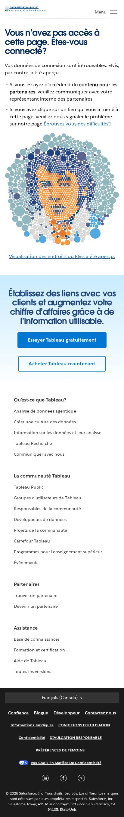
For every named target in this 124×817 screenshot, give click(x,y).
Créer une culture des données (45, 422)
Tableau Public (29, 487)
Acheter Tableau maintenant (62, 363)
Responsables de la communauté (47, 508)
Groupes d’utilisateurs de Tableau (47, 498)
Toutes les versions (32, 671)
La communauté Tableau (42, 476)
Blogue (41, 713)
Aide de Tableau (30, 660)
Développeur (66, 713)
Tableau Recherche (33, 443)
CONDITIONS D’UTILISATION (84, 724)
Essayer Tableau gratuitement (62, 340)
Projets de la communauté (40, 530)
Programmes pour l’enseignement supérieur (58, 551)
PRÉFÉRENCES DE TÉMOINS (60, 750)
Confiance (18, 713)
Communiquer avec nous (39, 454)
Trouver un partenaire (35, 595)
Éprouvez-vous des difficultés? (77, 124)
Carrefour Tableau (32, 541)
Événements (26, 562)
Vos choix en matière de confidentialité (66, 762)
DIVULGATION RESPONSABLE (76, 737)
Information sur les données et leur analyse (57, 432)
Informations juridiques (32, 724)
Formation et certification (39, 650)
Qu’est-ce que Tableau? (40, 400)
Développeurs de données (40, 519)
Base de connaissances (37, 639)
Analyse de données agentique (45, 411)
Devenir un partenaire (36, 606)
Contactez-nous (100, 713)
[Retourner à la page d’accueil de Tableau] (26, 11)
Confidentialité (32, 737)
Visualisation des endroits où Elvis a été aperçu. (62, 256)
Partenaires (26, 584)
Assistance (26, 628)
